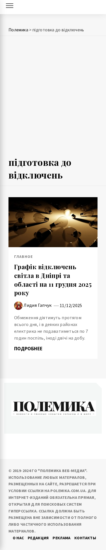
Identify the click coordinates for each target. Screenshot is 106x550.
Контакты (85, 537)
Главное (23, 256)
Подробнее (29, 348)
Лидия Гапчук (37, 305)
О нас (18, 537)
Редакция (38, 537)
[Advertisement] (53, 99)
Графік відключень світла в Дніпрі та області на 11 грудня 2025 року (53, 279)
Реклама (62, 537)
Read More (53, 222)
